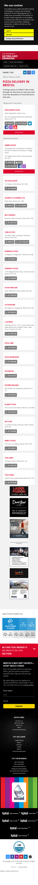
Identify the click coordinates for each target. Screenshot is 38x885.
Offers (19, 747)
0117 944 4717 (12, 412)
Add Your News (19, 762)
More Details (19, 132)
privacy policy (22, 867)
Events (19, 743)
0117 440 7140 (12, 334)
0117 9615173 (12, 395)
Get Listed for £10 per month (19, 771)
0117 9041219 (12, 312)
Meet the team (19, 723)
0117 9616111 (12, 259)
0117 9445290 (12, 188)
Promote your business (19, 769)
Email (20, 163)
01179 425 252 (22, 123)
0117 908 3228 (12, 295)
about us (19, 725)
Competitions (19, 740)
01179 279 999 (12, 482)
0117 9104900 (12, 431)
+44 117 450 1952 (23, 242)
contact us (19, 721)
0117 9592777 (12, 448)
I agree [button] (8, 31)
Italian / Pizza (23, 66)
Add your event (19, 764)
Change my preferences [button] (14, 39)
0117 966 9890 (12, 362)
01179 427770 (12, 376)
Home (5, 62)
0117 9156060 (22, 205)
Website (10, 123)
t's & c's (13, 867)
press (19, 727)
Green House (10, 145)
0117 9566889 (12, 278)
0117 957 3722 (12, 223)
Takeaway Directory (10, 66)
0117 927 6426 (12, 166)
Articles (19, 745)
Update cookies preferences (9, 871)
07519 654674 (12, 348)
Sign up (19, 749)
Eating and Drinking (16, 62)
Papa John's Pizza (12, 110)
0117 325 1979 (12, 465)
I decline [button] (9, 35)
